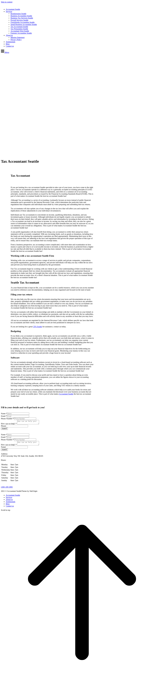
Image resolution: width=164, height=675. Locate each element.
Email (4, 416)
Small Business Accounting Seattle (24, 24)
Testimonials (10, 42)
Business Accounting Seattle (21, 16)
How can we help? (9, 424)
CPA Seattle (37, 327)
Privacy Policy (16, 40)
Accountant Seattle (13, 9)
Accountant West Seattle (20, 31)
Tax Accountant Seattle (19, 27)
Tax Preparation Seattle (19, 29)
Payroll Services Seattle (19, 20)
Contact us (10, 46)
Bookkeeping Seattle (18, 14)
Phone (3, 426)
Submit (4, 428)
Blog (7, 44)
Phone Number (7, 419)
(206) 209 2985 (7, 487)
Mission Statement (17, 37)
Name (4, 414)
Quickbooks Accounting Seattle (23, 22)
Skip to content (6, 2)
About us (9, 35)
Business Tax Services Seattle (22, 18)
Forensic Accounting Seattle (21, 33)
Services (9, 11)
